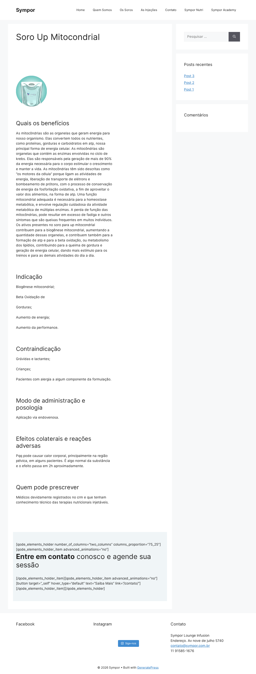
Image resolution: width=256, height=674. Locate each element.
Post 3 (189, 76)
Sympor (25, 10)
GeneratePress (148, 667)
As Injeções (149, 10)
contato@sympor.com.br (190, 646)
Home (80, 10)
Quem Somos (102, 10)
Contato (170, 10)
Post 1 (189, 89)
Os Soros (126, 10)
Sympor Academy (223, 10)
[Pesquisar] (234, 37)
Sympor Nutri (193, 10)
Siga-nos (130, 643)
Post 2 (189, 83)
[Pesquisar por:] (206, 37)
